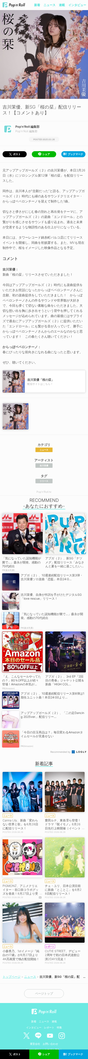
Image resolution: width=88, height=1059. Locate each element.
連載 (62, 5)
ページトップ (44, 993)
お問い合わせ (50, 1043)
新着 (37, 5)
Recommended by (60, 751)
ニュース (50, 5)
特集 (59, 1027)
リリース (44, 481)
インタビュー (77, 5)
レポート (49, 1027)
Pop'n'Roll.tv (44, 491)
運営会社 (35, 1043)
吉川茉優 (44, 465)
